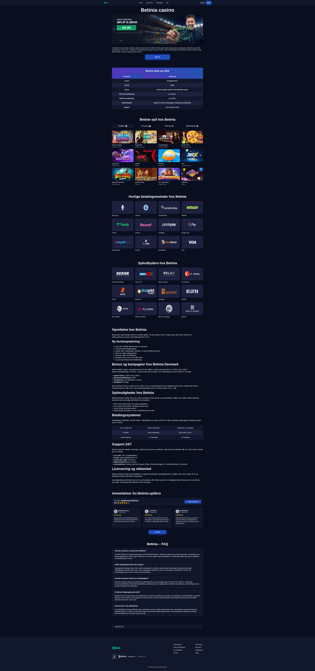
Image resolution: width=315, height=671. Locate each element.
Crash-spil (168, 126)
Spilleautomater (191, 126)
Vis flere (157, 532)
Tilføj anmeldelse (193, 501)
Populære (122, 126)
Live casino (144, 126)
